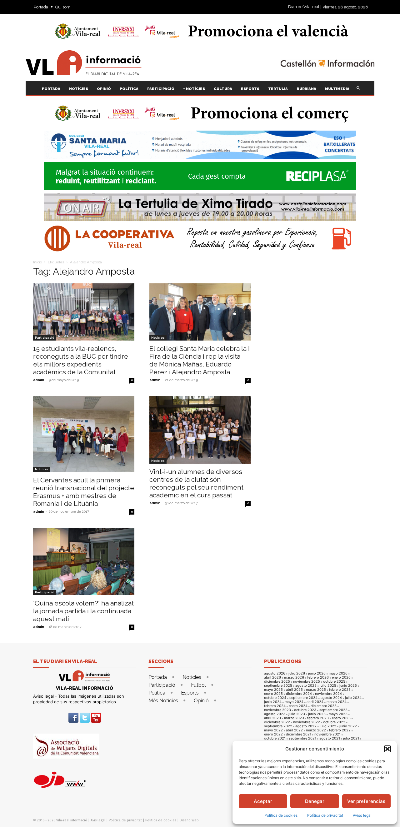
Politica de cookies (160, 820)
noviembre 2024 (328, 694)
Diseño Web (189, 820)
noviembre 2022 (306, 722)
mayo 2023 (338, 714)
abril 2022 (294, 730)
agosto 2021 (329, 738)
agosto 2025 (306, 686)
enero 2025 (273, 694)
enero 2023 (341, 718)
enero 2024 (298, 706)
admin (38, 380)
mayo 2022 (273, 730)
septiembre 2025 (278, 686)
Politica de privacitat (125, 820)
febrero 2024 (275, 706)
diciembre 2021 (298, 734)
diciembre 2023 (324, 706)
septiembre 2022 (278, 726)
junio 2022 (348, 726)
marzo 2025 (316, 690)
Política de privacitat (325, 815)
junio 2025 (348, 686)
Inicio (37, 262)
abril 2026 (272, 677)
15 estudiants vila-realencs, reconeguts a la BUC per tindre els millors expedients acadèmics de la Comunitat (80, 360)
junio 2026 (317, 673)
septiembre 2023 (333, 710)
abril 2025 (294, 690)
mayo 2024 (294, 702)
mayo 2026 (338, 673)
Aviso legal (362, 815)
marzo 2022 (316, 730)
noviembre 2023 (277, 710)
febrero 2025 (340, 690)
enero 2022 (273, 734)
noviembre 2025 (306, 682)
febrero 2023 (318, 718)
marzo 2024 (337, 702)
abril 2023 (272, 718)
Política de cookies (281, 815)
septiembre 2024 (303, 698)
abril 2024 (315, 702)
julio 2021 (351, 738)
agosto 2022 (306, 726)
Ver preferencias (366, 801)
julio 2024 (353, 698)
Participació (44, 337)
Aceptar (263, 801)
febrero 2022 (340, 730)
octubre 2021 (275, 738)
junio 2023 (317, 714)
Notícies (158, 337)
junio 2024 (273, 702)
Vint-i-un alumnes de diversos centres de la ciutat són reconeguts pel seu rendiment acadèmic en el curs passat (196, 483)
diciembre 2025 (277, 682)
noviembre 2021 (327, 734)
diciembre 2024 (299, 694)
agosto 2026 (274, 673)
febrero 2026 (318, 677)
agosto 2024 (331, 698)
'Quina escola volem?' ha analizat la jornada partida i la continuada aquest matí (83, 611)
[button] (387, 749)
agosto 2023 (274, 714)
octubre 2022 (334, 722)
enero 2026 (341, 677)
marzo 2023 (294, 718)
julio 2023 (296, 714)
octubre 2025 (334, 682)
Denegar (314, 801)
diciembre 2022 (277, 722)
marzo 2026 (294, 677)
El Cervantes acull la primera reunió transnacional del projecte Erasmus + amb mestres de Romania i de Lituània (83, 491)
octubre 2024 (275, 698)
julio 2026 (296, 673)
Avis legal (98, 820)
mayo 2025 (273, 690)
